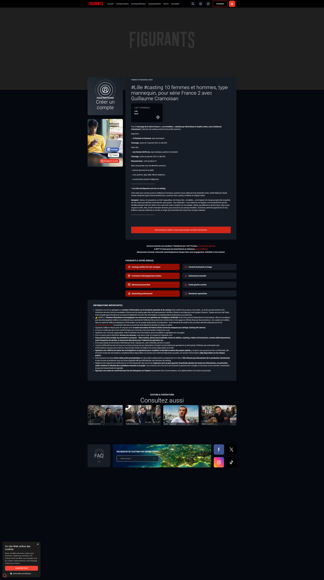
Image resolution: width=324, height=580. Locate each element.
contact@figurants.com (104, 325)
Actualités (175, 4)
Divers (166, 4)
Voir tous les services (206, 246)
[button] (21, 573)
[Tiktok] (231, 462)
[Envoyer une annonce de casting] (200, 4)
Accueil (111, 4)
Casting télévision (138, 4)
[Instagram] (219, 462)
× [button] (38, 544)
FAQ (99, 456)
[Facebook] (219, 449)
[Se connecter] (232, 4)
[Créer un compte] (105, 96)
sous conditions (201, 249)
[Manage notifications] (5, 575)
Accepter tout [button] (21, 568)
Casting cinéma (122, 4)
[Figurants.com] (96, 4)
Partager (114, 149)
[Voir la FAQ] (208, 4)
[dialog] (21, 559)
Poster (115, 155)
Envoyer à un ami (111, 161)
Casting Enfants (154, 4)
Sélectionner (125, 459)
